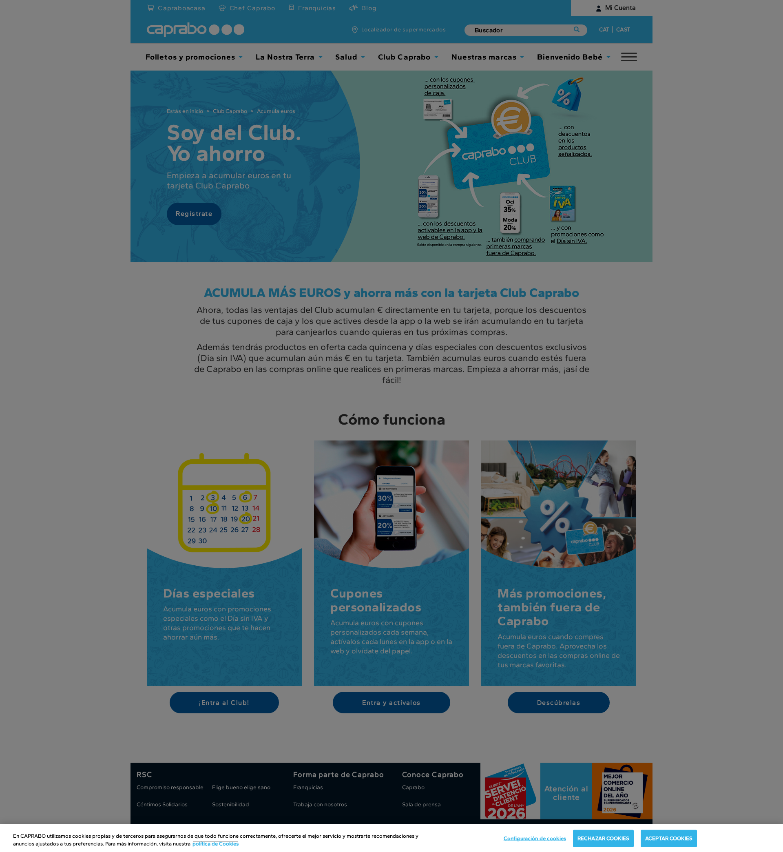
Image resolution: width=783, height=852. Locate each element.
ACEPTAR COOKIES (668, 838)
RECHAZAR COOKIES (603, 838)
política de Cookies (215, 844)
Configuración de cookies (535, 838)
